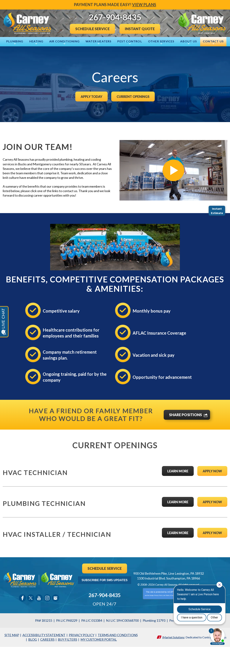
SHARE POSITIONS (185, 415)
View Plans (144, 4)
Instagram (47, 598)
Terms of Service (171, 595)
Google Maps (55, 598)
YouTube (39, 598)
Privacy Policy (158, 595)
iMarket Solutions (173, 637)
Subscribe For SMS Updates (105, 580)
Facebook (22, 598)
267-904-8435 (105, 595)
